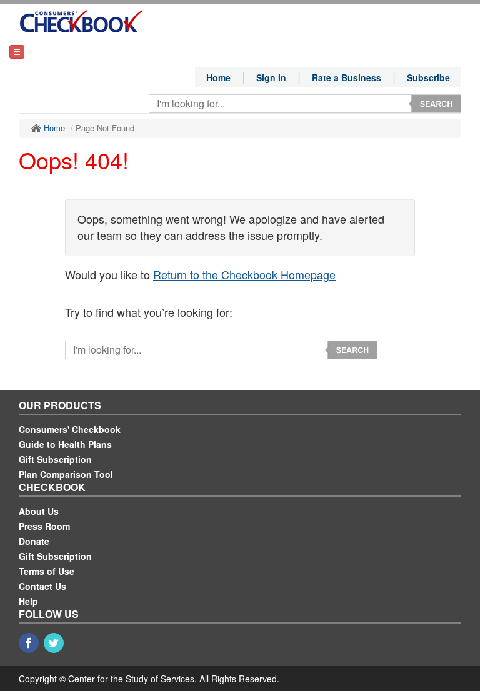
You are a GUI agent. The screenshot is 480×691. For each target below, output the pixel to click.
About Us (39, 511)
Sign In (271, 77)
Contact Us (42, 586)
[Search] (435, 103)
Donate (34, 541)
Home (218, 77)
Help (28, 601)
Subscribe (428, 77)
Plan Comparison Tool (66, 474)
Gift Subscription (55, 459)
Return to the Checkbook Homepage (244, 274)
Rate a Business (346, 77)
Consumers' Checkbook (70, 429)
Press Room (44, 526)
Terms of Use (46, 571)
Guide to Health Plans (65, 444)
